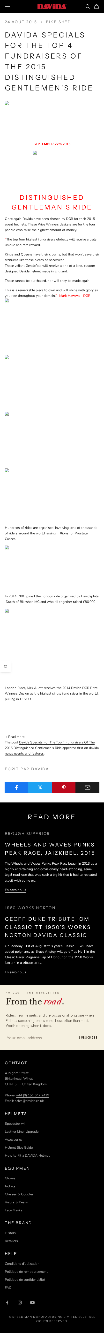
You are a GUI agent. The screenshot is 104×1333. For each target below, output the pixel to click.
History (10, 1233)
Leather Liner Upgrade (21, 1131)
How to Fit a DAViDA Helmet (27, 1155)
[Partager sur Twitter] (40, 787)
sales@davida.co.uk (29, 1101)
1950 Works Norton (30, 908)
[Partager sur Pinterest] (64, 787)
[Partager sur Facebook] (16, 787)
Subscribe (88, 1037)
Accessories (13, 1139)
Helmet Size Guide (19, 1147)
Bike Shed (58, 22)
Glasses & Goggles (19, 1194)
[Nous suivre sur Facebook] (7, 1302)
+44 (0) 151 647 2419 (32, 1095)
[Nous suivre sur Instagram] (19, 1302)
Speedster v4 (15, 1123)
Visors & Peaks (16, 1202)
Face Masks (13, 1210)
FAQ (8, 1287)
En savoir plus (15, 890)
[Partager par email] (87, 787)
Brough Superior (27, 833)
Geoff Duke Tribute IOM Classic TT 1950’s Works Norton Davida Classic (48, 927)
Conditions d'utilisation (22, 1263)
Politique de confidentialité (25, 1279)
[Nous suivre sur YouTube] (32, 1302)
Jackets (10, 1186)
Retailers (11, 1241)
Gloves (10, 1178)
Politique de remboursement (26, 1271)
